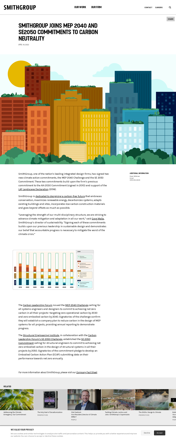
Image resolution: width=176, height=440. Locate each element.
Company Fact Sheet (86, 372)
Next (173, 399)
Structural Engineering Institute (41, 335)
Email (132, 178)
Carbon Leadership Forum (37, 305)
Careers (159, 7)
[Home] (20, 7)
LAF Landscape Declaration (33, 189)
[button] (80, 7)
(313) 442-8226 (135, 180)
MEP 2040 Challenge (76, 305)
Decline (147, 433)
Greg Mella (98, 218)
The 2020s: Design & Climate (150, 412)
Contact (148, 7)
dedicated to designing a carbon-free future (60, 196)
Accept (160, 433)
